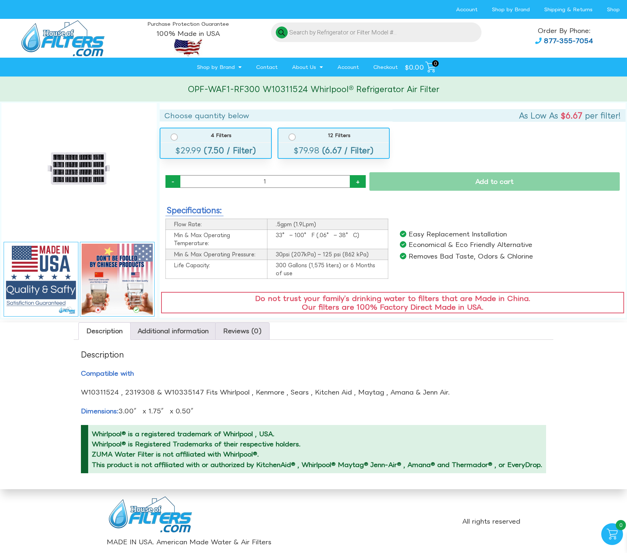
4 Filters (221, 135)
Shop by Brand (511, 9)
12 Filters (339, 135)
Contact (267, 67)
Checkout (385, 67)
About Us (304, 67)
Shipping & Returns (568, 9)
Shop (613, 9)
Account (467, 9)
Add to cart (494, 181)
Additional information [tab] (173, 330)
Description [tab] (104, 330)
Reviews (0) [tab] (242, 330)
